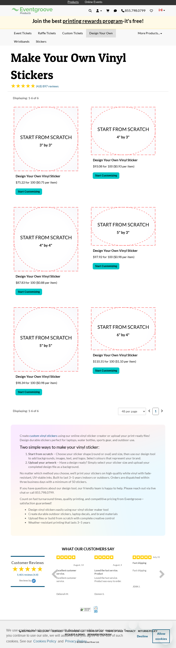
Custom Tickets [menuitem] (72, 33)
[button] (89, 641)
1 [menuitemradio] (155, 411)
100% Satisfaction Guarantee (96, 609)
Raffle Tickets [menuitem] (47, 33)
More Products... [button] (149, 33)
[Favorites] (151, 10)
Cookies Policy (44, 641)
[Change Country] (161, 10)
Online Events (93, 2)
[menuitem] (149, 411)
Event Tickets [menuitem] (23, 33)
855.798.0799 (135, 10)
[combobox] (132, 411)
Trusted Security (85, 609)
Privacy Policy (76, 641)
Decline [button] (142, 636)
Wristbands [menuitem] (21, 41)
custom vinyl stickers (43, 435)
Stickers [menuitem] (41, 41)
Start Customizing (29, 191)
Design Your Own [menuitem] (101, 33)
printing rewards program (93, 21)
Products (73, 2)
